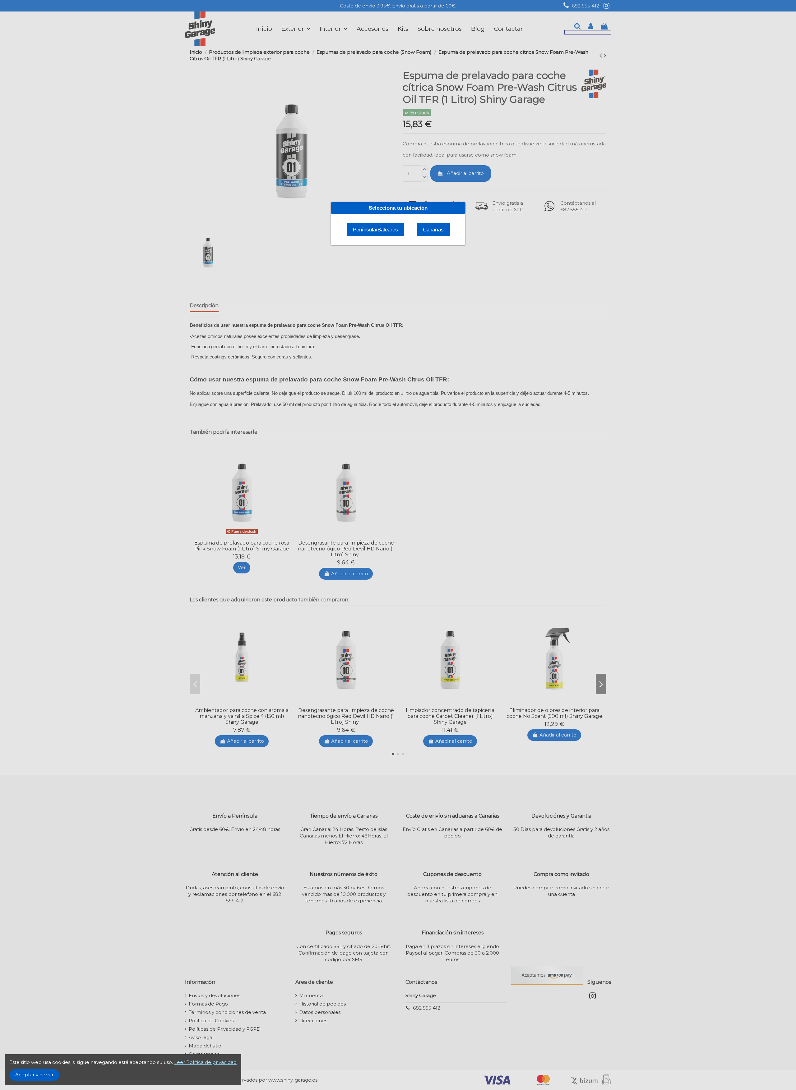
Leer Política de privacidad (205, 1062)
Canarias (433, 229)
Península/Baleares (375, 229)
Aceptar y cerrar (34, 1075)
